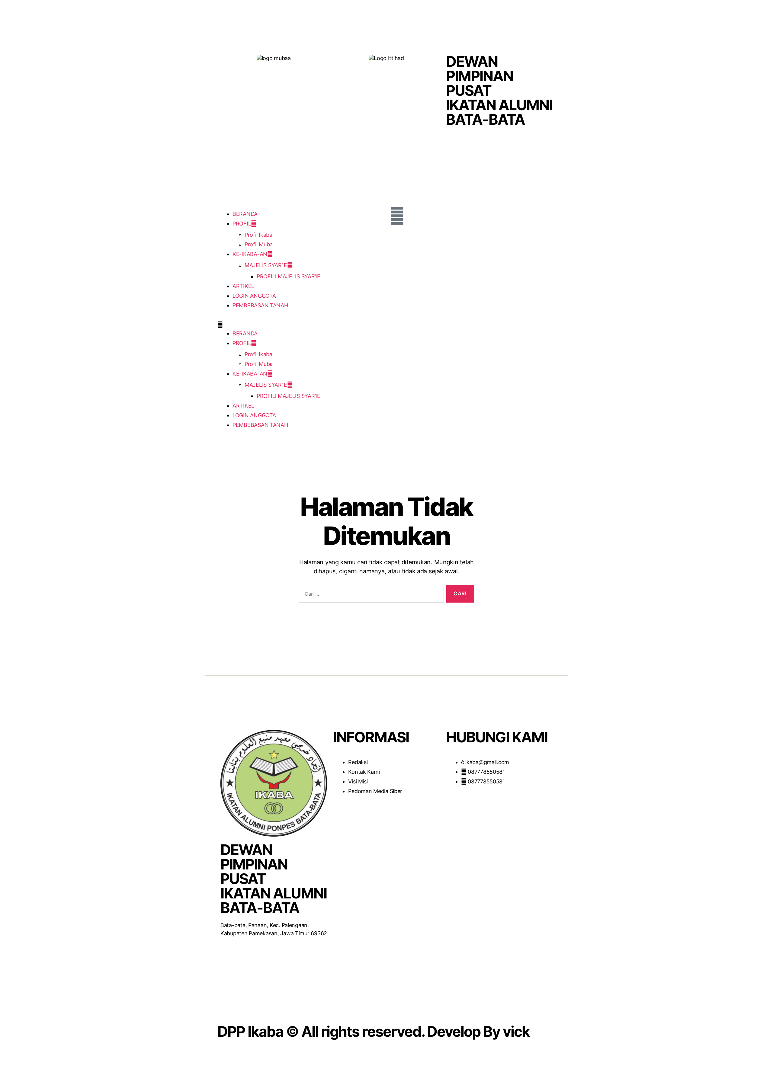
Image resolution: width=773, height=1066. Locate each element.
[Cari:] (370, 595)
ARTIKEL (243, 286)
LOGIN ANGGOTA (254, 296)
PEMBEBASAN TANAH (260, 305)
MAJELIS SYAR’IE (266, 265)
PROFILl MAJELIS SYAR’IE (288, 276)
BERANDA (245, 214)
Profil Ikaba (258, 235)
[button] (300, 325)
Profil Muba (259, 244)
